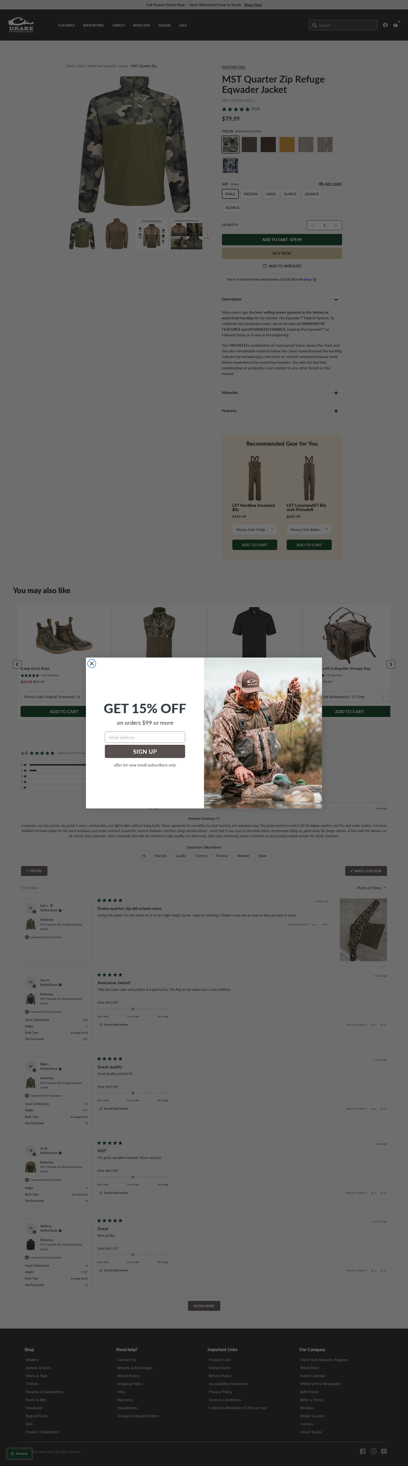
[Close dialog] (92, 663)
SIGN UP (145, 751)
